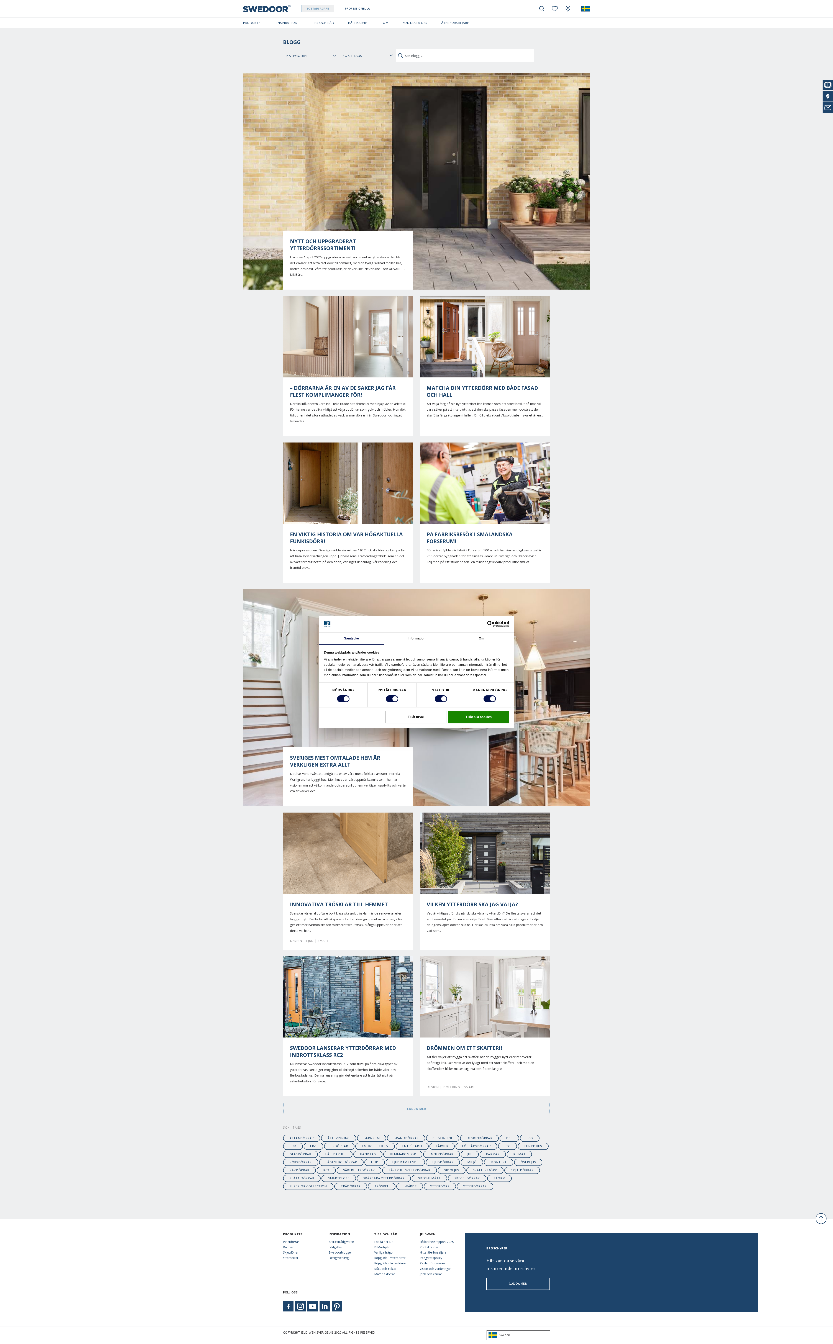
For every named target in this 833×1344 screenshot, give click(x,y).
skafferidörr (485, 1170)
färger (442, 1146)
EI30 (293, 1146)
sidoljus (451, 1170)
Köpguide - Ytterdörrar (389, 1258)
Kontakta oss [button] (414, 23)
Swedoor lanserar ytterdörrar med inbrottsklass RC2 (343, 1051)
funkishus (533, 1146)
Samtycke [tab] (351, 638)
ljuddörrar (442, 1162)
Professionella (357, 8)
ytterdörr (439, 1186)
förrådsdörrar (476, 1146)
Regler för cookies (432, 1263)
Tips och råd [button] (322, 23)
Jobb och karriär (431, 1274)
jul (469, 1154)
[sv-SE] (585, 8)
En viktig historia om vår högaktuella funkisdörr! (346, 538)
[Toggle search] (541, 8)
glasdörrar (300, 1154)
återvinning (339, 1138)
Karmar (288, 1247)
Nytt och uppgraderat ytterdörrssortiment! (323, 245)
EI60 (313, 1146)
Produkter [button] (252, 23)
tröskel (381, 1186)
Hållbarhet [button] (358, 23)
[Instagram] (300, 1306)
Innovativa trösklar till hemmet (339, 904)
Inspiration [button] (286, 23)
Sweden (504, 1335)
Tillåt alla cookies (479, 717)
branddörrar (406, 1138)
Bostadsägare (318, 8)
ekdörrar (339, 1146)
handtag (368, 1154)
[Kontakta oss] (828, 107)
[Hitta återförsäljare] (828, 96)
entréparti (412, 1146)
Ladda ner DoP (384, 1242)
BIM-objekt (382, 1247)
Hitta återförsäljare (433, 1252)
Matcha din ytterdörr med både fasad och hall (482, 391)
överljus (528, 1162)
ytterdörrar (475, 1186)
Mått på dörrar (384, 1274)
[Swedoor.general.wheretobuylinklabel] (567, 8)
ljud (375, 1162)
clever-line (443, 1138)
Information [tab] (416, 638)
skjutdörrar (522, 1170)
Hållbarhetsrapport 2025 (437, 1242)
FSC (507, 1146)
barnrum (372, 1138)
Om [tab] (481, 638)
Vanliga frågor (384, 1252)
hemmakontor (403, 1154)
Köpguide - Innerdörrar (390, 1263)
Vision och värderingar (435, 1269)
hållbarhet (335, 1154)
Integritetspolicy (431, 1258)
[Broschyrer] (828, 85)
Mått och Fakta (385, 1269)
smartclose (338, 1178)
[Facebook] (288, 1306)
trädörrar (351, 1186)
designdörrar (479, 1138)
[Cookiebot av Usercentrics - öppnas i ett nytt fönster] (490, 624)
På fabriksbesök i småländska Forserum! (470, 538)
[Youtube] (312, 1306)
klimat (519, 1154)
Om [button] (385, 23)
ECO (529, 1138)
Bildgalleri (335, 1247)
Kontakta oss (429, 1247)
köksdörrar (301, 1162)
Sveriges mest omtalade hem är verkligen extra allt (335, 761)
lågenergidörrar (341, 1162)
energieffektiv (375, 1146)
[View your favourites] (554, 8)
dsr (509, 1138)
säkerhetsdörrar (359, 1170)
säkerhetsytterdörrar (409, 1170)
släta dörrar (302, 1178)
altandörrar (302, 1138)
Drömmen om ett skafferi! (464, 1047)
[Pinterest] (337, 1306)
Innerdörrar (291, 1242)
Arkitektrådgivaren (341, 1242)
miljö (472, 1162)
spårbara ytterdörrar (384, 1178)
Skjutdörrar (291, 1252)
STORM (499, 1178)
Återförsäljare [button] (455, 23)
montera (498, 1162)
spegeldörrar (467, 1178)
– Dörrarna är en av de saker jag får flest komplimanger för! (343, 391)
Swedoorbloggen (341, 1252)
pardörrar (299, 1170)
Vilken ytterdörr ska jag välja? (472, 904)
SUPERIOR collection (308, 1186)
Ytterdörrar (290, 1258)
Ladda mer (416, 1109)
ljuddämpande (405, 1162)
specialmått (429, 1178)
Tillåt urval (416, 717)
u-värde (409, 1186)
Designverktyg (339, 1258)
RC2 (326, 1170)
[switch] (392, 698)
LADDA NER (518, 1284)
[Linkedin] (325, 1306)
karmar (492, 1154)
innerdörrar (441, 1154)
